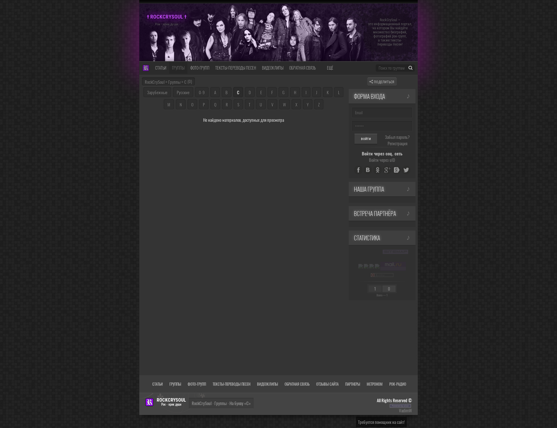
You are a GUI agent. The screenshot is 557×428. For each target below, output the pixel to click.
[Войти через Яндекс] (396, 170)
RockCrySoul (154, 82)
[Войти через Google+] (387, 170)
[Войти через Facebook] (358, 170)
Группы (174, 82)
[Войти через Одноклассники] (377, 170)
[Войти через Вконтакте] (368, 170)
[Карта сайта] (395, 252)
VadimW (405, 410)
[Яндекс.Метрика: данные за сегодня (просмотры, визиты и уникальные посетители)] (360, 266)
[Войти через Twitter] (406, 170)
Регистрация (397, 143)
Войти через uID (382, 160)
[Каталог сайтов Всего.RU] (366, 266)
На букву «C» (240, 403)
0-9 (202, 92)
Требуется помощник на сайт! (381, 422)
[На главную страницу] (145, 68)
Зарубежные (157, 92)
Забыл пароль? (397, 137)
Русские (183, 92)
